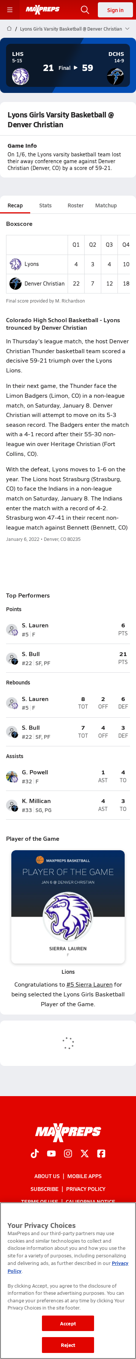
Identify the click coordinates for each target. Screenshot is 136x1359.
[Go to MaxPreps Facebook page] (101, 1154)
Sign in (115, 10)
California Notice (90, 1202)
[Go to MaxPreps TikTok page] (34, 1154)
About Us (47, 1176)
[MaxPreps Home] (43, 10)
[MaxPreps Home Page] (9, 29)
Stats (45, 205)
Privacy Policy (85, 1188)
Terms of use (39, 1202)
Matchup (106, 205)
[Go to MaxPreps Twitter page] (84, 1154)
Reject (68, 1344)
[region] (68, 1280)
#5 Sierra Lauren (89, 984)
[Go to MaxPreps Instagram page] (68, 1154)
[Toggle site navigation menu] (10, 10)
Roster (75, 205)
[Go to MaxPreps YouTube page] (51, 1154)
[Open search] (85, 10)
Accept (68, 1323)
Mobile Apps (84, 1176)
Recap (15, 205)
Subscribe (45, 1188)
